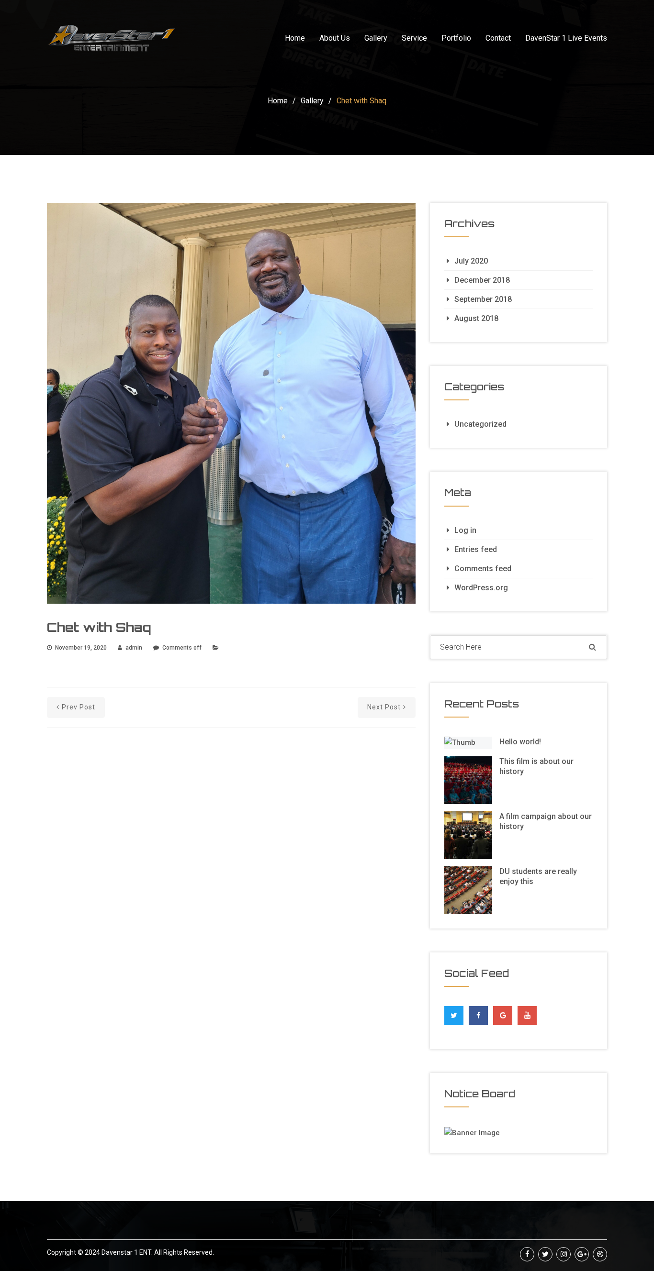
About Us (334, 38)
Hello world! (520, 741)
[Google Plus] (503, 1013)
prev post (78, 707)
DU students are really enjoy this (538, 876)
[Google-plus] (582, 1254)
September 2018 (483, 299)
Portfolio (456, 38)
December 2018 (482, 280)
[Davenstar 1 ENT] (111, 38)
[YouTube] (527, 1015)
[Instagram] (563, 1254)
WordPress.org (481, 587)
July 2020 (471, 260)
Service (414, 38)
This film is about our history (536, 766)
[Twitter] (454, 1013)
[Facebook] (478, 1013)
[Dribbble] (600, 1254)
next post (384, 707)
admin (133, 647)
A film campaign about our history (545, 821)
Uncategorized (480, 424)
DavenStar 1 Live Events (566, 38)
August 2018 (476, 318)
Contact (498, 38)
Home (295, 38)
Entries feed (475, 549)
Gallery (375, 38)
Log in (465, 530)
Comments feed (482, 568)
